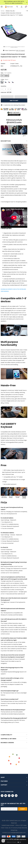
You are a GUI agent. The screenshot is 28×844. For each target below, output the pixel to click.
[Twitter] (5, 795)
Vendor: (3, 63)
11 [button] (18, 46)
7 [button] (12, 46)
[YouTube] (16, 795)
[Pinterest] (12, 795)
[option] (14, 30)
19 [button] (15, 47)
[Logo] (9, 7)
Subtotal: (3, 92)
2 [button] (5, 46)
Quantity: (3, 86)
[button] (7, 96)
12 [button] (19, 46)
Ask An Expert (20, 50)
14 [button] (22, 46)
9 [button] (15, 46)
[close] (26, 2)
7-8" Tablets (5, 76)
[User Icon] (21, 7)
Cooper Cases (14, 63)
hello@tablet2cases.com (18, 832)
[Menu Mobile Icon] (2, 7)
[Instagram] (9, 795)
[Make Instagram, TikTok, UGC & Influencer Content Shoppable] (24, 136)
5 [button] (9, 46)
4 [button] (8, 46)
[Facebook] (2, 795)
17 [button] (12, 47)
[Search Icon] (17, 6)
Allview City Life (10, 11)
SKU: (2, 66)
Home (2, 11)
